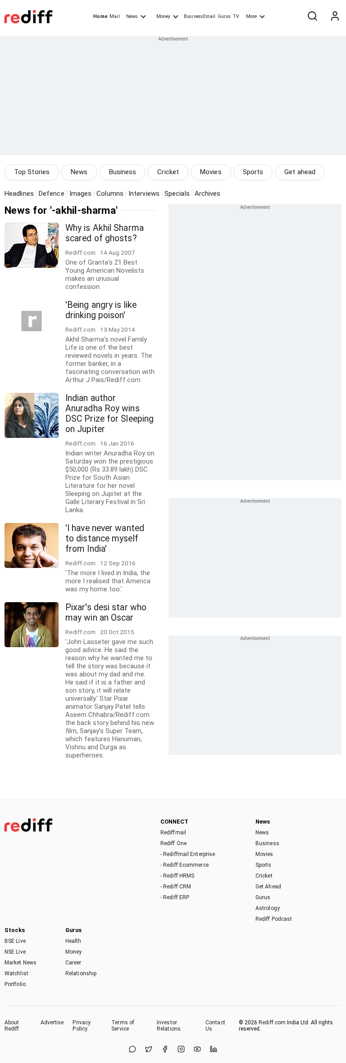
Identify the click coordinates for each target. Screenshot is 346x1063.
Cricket (168, 172)
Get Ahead (268, 886)
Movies (211, 172)
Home (100, 16)
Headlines (19, 193)
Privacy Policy (82, 1025)
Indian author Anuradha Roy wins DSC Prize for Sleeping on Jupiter (109, 413)
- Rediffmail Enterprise (187, 854)
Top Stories (32, 172)
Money (163, 16)
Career (73, 962)
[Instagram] (181, 1049)
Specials (177, 193)
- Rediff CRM (175, 886)
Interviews (143, 193)
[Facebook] (164, 1049)
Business (123, 172)
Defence (51, 193)
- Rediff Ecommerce (184, 865)
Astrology (267, 908)
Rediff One (173, 843)
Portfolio (15, 984)
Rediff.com (272, 1022)
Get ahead (299, 172)
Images (80, 193)
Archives (208, 193)
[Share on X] (148, 1049)
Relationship (80, 973)
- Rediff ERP (174, 897)
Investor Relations (169, 1025)
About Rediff (12, 1025)
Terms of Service (122, 1025)
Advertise (52, 1022)
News (132, 16)
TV (236, 16)
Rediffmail (173, 832)
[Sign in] (334, 16)
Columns (109, 193)
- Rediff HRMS (177, 876)
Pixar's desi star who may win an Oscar (105, 612)
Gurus (224, 16)
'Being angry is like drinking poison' (101, 310)
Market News (20, 962)
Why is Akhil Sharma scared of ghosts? (104, 233)
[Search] (312, 16)
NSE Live (15, 952)
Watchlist (16, 973)
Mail (114, 16)
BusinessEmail (199, 16)
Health (73, 941)
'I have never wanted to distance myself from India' (104, 538)
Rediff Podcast (273, 919)
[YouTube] (197, 1049)
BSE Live (15, 941)
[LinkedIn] (213, 1049)
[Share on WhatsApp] (132, 1049)
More (251, 16)
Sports (253, 172)
